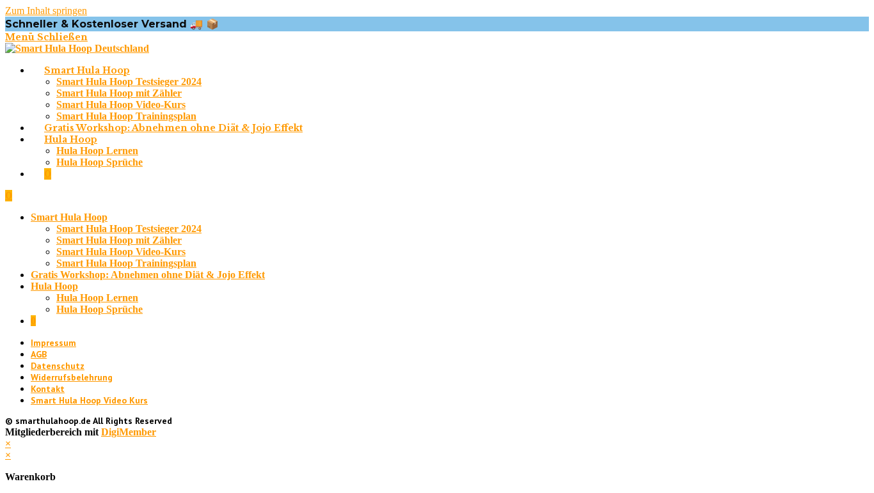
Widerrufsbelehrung (72, 377)
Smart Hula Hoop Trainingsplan (126, 263)
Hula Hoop (54, 286)
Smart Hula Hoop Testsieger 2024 (129, 228)
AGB (39, 354)
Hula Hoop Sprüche (99, 309)
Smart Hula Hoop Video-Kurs (121, 251)
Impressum (53, 342)
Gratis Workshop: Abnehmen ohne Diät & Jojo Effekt (148, 274)
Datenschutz (57, 366)
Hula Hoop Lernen (97, 297)
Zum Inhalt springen (46, 10)
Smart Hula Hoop (69, 217)
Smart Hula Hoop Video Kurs (89, 400)
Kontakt (48, 389)
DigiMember (128, 431)
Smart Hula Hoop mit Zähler (119, 240)
